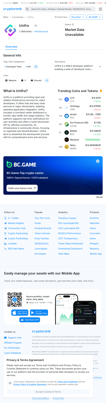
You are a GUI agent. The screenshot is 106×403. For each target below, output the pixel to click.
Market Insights (16, 223)
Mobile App (96, 253)
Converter (95, 233)
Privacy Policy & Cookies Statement (29, 384)
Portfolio (94, 218)
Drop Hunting (42, 238)
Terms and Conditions (40, 398)
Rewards (94, 248)
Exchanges (40, 253)
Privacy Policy (58, 398)
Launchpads (41, 248)
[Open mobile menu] (100, 9)
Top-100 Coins (42, 218)
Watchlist (94, 223)
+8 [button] (36, 66)
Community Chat (16, 228)
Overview (11, 46)
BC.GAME (93, 17)
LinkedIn (12, 243)
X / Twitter (13, 218)
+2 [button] (47, 80)
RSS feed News (16, 248)
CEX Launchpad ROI (68, 228)
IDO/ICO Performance (69, 233)
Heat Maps (63, 253)
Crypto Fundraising (18, 233)
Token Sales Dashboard (70, 243)
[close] (97, 161)
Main (5, 17)
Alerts (93, 228)
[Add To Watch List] (35, 25)
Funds (38, 223)
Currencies (17, 17)
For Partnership (12, 347)
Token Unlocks (42, 233)
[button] (19, 312)
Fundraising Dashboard (70, 248)
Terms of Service (95, 377)
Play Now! (76, 17)
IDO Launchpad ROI (68, 223)
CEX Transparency (68, 238)
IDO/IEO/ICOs (41, 243)
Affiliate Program (13, 342)
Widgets (94, 243)
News (93, 238)
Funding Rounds (43, 228)
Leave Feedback (12, 352)
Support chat (14, 337)
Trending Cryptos (67, 218)
